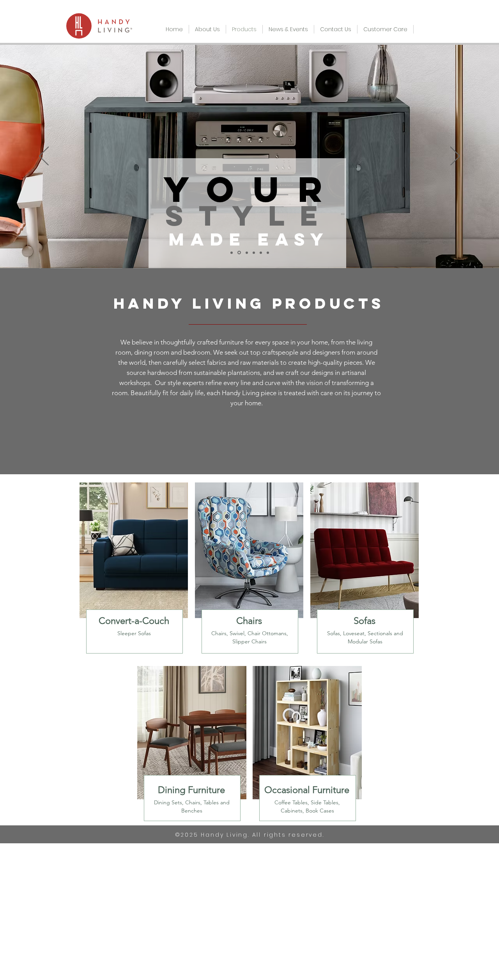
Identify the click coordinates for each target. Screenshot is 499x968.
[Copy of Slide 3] (254, 252)
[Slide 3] (246, 252)
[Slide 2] (238, 252)
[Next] (455, 157)
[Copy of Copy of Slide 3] (261, 252)
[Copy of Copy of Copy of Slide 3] (268, 252)
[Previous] (44, 157)
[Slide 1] (231, 252)
